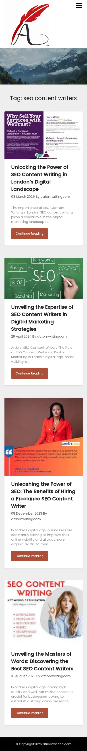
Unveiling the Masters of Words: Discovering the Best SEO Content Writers (42, 661)
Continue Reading (30, 233)
